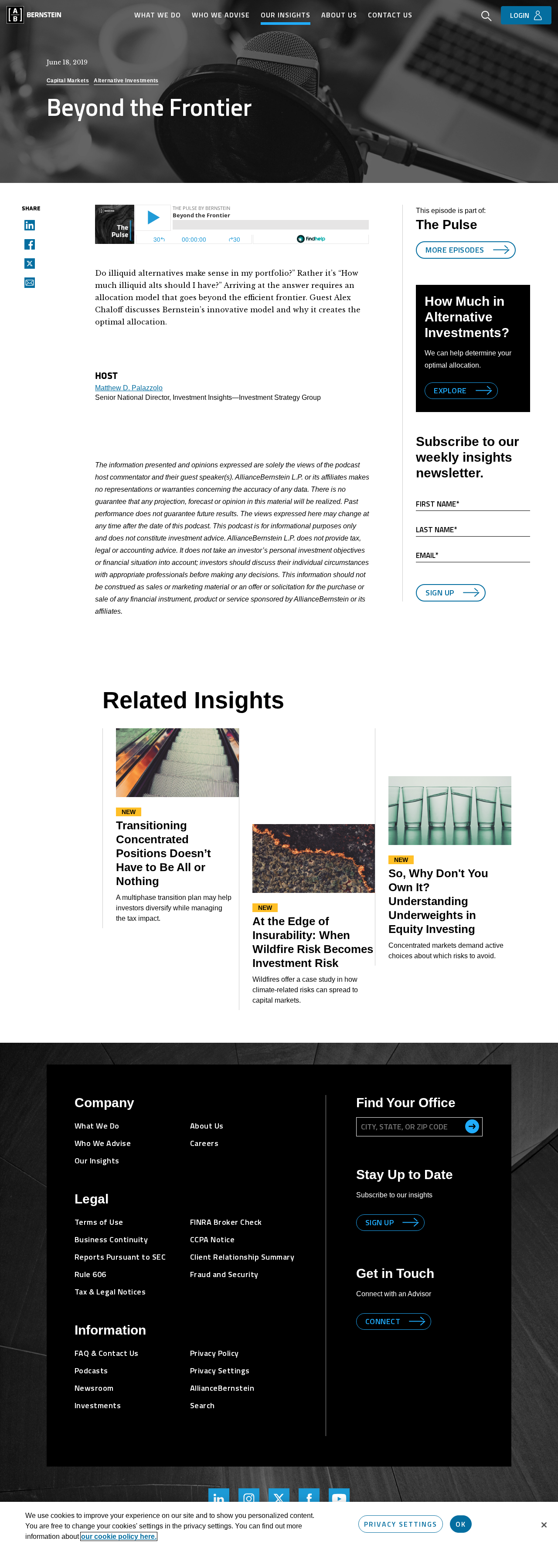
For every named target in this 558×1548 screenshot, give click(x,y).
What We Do (157, 15)
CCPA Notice (212, 1239)
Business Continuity (111, 1239)
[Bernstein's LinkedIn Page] (218, 1498)
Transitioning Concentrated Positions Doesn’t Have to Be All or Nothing (163, 853)
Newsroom (94, 1388)
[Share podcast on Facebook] (27, 244)
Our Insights (285, 15)
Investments (98, 1405)
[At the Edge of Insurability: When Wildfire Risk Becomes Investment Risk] (313, 858)
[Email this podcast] (27, 282)
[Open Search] (486, 17)
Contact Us (390, 15)
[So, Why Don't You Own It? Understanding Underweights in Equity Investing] (449, 810)
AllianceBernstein (222, 1388)
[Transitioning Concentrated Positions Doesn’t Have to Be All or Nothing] (177, 763)
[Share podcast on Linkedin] (27, 225)
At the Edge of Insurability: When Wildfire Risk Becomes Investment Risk (312, 942)
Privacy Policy (214, 1353)
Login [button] (519, 15)
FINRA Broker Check (226, 1222)
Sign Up (439, 592)
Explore (450, 390)
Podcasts (91, 1370)
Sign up (379, 1222)
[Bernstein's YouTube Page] (339, 1498)
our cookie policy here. (119, 1536)
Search (202, 1405)
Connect (383, 1321)
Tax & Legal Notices (110, 1292)
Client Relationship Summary (242, 1257)
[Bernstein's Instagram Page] (248, 1498)
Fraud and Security (224, 1274)
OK (461, 1524)
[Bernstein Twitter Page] (279, 1498)
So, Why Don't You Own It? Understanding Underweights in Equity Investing (438, 901)
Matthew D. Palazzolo (129, 388)
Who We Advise (221, 15)
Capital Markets (68, 81)
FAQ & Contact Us (107, 1353)
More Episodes (454, 250)
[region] (279, 1525)
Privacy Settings (400, 1524)
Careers (204, 1143)
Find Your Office (406, 1102)
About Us (339, 15)
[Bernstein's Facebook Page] (309, 1498)
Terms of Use (99, 1222)
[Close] (544, 1525)
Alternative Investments (126, 81)
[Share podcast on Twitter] (27, 263)
